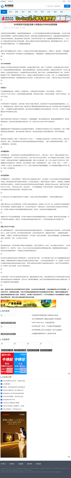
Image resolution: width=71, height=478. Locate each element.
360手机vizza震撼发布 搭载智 (11, 402)
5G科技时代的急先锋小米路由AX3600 (45, 315)
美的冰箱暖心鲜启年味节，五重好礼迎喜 (14, 381)
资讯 (10, 12)
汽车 (36, 12)
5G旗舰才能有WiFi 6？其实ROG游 (44, 333)
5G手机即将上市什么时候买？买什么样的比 (47, 330)
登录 (64, 1)
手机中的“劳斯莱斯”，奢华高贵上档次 (13, 396)
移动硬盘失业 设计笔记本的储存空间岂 (13, 393)
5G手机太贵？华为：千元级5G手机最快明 (46, 326)
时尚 (42, 12)
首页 (4, 12)
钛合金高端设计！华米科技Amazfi (12, 409)
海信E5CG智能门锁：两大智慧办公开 (13, 390)
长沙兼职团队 (6, 384)
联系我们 (12, 464)
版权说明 (29, 464)
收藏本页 (10, 1)
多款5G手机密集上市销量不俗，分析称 (13, 406)
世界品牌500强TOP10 (9, 399)
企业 (48, 12)
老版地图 (20, 464)
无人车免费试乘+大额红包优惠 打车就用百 (46, 319)
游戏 (55, 12)
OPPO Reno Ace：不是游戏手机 (43, 322)
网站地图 (38, 464)
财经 (16, 12)
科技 (29, 12)
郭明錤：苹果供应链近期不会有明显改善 (14, 387)
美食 (61, 12)
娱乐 (23, 12)
